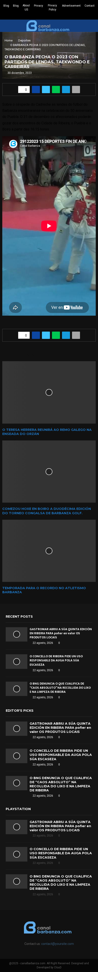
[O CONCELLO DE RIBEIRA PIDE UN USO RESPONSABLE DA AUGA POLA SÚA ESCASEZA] (16, 661)
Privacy (38, 5)
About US (26, 7)
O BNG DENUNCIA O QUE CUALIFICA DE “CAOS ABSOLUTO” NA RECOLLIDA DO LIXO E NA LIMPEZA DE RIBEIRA (60, 687)
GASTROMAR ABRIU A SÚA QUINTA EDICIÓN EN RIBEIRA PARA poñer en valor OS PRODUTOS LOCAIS (61, 633)
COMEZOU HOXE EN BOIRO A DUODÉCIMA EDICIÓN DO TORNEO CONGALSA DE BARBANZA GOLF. (46, 511)
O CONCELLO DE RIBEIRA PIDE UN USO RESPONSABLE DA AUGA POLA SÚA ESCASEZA (56, 660)
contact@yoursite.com (57, 944)
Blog (6, 5)
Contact (90, 5)
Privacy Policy (52, 7)
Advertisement (71, 5)
